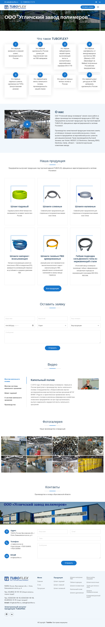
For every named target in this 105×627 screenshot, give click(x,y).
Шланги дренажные (77, 592)
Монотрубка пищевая (91, 578)
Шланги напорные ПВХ (76, 578)
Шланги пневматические (92, 591)
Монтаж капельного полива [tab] (12, 380)
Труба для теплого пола (93, 586)
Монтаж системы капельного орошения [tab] (13, 387)
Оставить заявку (88, 7)
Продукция (41, 588)
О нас (39, 585)
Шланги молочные (93, 582)
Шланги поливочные (77, 586)
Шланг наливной (59, 588)
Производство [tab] (10, 405)
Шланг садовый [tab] (11, 393)
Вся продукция (52, 288)
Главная (40, 581)
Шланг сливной (59, 585)
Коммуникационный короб (93, 596)
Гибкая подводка (76, 582)
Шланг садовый (59, 581)
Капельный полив (76, 589)
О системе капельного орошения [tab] (13, 399)
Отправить (53, 348)
